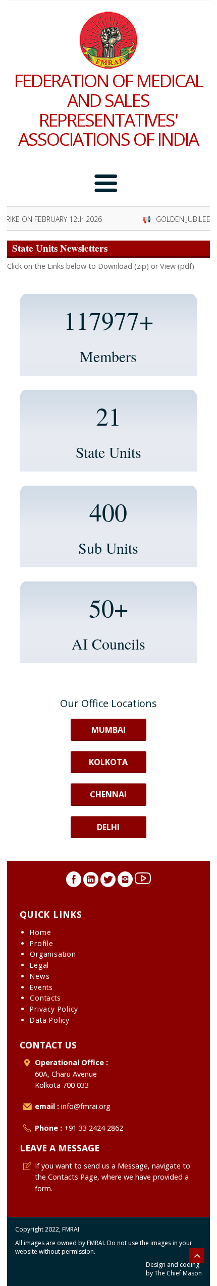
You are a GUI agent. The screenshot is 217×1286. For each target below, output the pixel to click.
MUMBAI (108, 729)
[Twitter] (108, 882)
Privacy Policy (54, 1009)
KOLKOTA (108, 762)
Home (40, 932)
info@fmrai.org (86, 1106)
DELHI (108, 827)
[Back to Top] (196, 1255)
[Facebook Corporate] (73, 882)
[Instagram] (125, 882)
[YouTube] (143, 882)
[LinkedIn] (90, 882)
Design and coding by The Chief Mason (174, 1269)
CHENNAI (108, 794)
